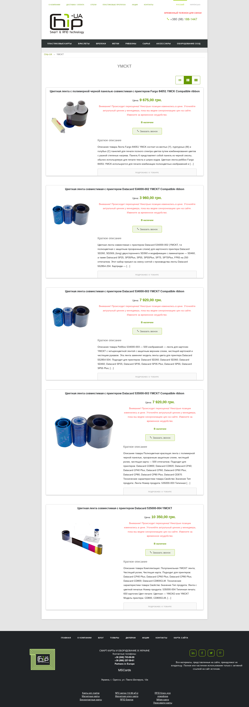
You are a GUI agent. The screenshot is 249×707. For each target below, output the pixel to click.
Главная (66, 637)
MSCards (124, 670)
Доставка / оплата (75, 4)
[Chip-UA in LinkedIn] (193, 653)
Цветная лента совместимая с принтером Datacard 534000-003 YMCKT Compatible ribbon (124, 291)
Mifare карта (163, 699)
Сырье (146, 43)
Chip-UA (48, 54)
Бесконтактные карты (91, 699)
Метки (115, 43)
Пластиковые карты (59, 43)
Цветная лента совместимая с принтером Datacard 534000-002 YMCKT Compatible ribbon (124, 189)
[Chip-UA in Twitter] (211, 653)
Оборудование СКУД (188, 43)
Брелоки (101, 43)
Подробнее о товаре (147, 172)
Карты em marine (90, 692)
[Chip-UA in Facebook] (202, 653)
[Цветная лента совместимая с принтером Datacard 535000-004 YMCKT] (85, 568)
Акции (135, 4)
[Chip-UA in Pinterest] (220, 653)
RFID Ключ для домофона (163, 694)
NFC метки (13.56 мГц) (126, 692)
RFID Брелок (126, 699)
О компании (54, 4)
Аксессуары (163, 43)
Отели (93, 4)
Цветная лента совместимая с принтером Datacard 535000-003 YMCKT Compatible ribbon (124, 393)
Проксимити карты (162, 702)
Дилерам (131, 637)
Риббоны (131, 43)
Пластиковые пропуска (114, 4)
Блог (101, 637)
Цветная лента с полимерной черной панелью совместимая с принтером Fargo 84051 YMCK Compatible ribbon (125, 91)
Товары (114, 637)
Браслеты (84, 43)
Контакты (148, 4)
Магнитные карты (91, 696)
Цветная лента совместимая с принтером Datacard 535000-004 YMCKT (124, 508)
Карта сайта (181, 637)
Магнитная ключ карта (126, 696)
